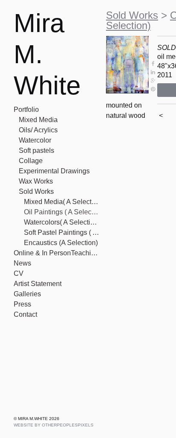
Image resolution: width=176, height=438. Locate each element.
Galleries (27, 294)
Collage (31, 160)
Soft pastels (36, 150)
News (22, 263)
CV (18, 273)
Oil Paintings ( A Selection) (61, 212)
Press (22, 304)
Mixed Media (38, 119)
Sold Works (36, 191)
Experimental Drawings (54, 171)
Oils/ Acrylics (38, 130)
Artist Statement (38, 283)
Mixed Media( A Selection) (61, 201)
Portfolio (26, 109)
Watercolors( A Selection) (61, 222)
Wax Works (36, 181)
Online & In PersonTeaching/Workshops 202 (56, 253)
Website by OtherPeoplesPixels (54, 425)
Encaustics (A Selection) (61, 242)
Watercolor (35, 140)
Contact (25, 314)
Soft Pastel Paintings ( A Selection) (61, 232)
